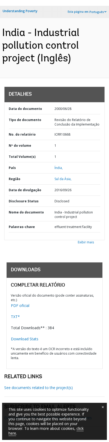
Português (96, 12)
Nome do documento (26, 212)
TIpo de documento (25, 120)
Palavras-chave (22, 227)
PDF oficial (20, 305)
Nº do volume (20, 145)
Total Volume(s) (22, 156)
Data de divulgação (25, 190)
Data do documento (25, 108)
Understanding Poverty (20, 11)
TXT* (15, 316)
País (12, 168)
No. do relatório (22, 134)
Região (14, 179)
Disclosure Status (24, 201)
